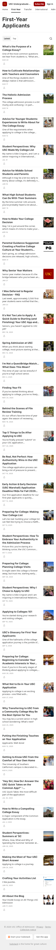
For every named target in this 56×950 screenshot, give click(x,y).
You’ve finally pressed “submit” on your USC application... (19, 441)
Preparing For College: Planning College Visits (16, 565)
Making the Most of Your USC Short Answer (19, 858)
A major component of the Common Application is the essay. (20, 817)
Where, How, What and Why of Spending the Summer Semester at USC (19, 841)
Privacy (39, 926)
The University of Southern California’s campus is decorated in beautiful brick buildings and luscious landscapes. (20, 765)
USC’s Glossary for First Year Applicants (19, 634)
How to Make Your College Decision (18, 220)
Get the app (42, 936)
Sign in (50, 4)
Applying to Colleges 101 (17, 611)
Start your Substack (20, 936)
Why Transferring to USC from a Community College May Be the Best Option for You (20, 711)
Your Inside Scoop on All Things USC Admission (20, 901)
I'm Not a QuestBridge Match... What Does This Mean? (20, 365)
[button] (5, 9)
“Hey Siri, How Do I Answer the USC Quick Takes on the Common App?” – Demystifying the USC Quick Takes (20, 785)
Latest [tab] (7, 38)
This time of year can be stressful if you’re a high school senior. (19, 372)
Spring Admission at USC (17, 342)
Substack (13, 944)
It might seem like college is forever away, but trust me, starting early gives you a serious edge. (20, 572)
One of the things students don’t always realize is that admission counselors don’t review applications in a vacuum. (20, 79)
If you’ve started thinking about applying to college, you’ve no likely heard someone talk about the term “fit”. (20, 393)
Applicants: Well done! (13, 742)
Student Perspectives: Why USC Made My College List (18, 148)
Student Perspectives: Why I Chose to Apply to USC (19, 589)
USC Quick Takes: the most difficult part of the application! (19, 793)
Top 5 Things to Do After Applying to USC (17, 434)
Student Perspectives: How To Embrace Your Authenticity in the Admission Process (20, 539)
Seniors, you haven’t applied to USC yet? (19, 327)
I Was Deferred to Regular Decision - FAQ (17, 293)
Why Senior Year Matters (17, 270)
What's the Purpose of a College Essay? (16, 48)
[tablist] (10, 38)
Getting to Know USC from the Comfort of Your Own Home (20, 759)
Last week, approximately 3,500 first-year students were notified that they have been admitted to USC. (20, 300)
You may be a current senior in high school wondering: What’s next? (19, 720)
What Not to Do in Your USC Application (18, 686)
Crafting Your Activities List (19, 878)
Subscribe (39, 4)
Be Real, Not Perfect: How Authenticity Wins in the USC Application (20, 460)
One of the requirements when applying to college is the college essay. (18, 131)
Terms (48, 926)
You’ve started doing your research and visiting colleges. (19, 617)
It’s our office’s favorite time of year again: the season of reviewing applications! (19, 417)
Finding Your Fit (11, 387)
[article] (28, 55)
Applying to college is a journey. (18, 864)
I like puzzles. (9, 881)
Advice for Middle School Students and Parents (17, 172)
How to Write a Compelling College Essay (18, 810)
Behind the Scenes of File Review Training (17, 410)
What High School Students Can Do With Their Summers (19, 196)
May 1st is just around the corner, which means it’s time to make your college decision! (19, 227)
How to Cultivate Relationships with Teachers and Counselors (21, 72)
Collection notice (28, 929)
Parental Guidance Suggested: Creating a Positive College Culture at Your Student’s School (20, 247)
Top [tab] (14, 38)
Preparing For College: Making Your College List (20, 513)
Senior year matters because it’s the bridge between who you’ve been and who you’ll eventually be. (20, 276)
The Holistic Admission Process (16, 96)
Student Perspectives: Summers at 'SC (15, 834)
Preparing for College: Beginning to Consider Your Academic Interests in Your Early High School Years (18, 660)
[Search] (51, 38)
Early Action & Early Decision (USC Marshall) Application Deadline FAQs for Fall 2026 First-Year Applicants (19, 488)
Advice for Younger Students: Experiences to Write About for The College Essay (20, 122)
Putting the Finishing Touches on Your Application (20, 737)
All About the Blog (13, 896)
